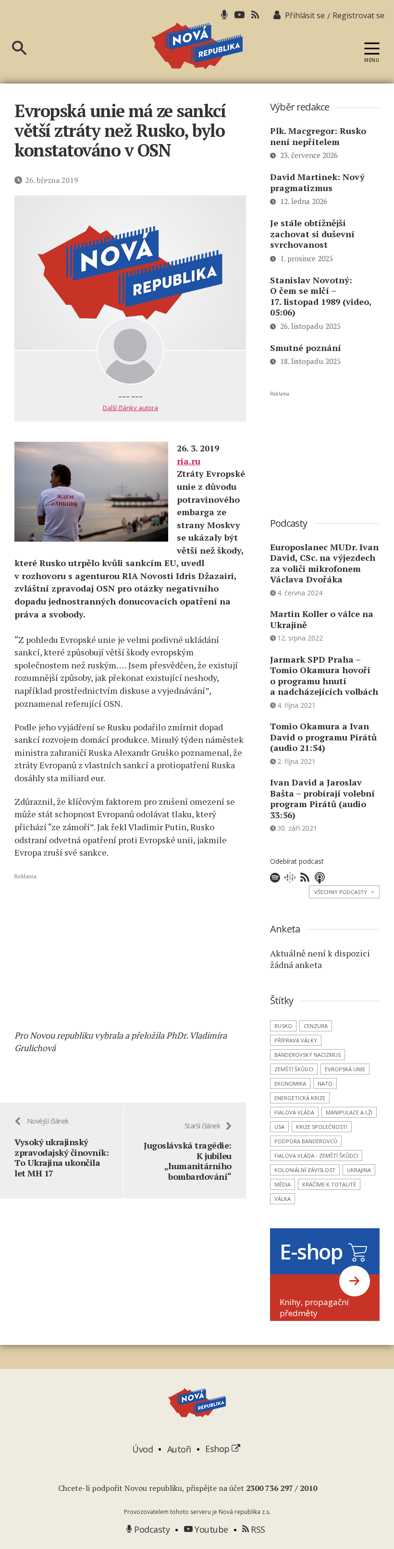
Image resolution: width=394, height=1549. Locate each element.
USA (279, 1126)
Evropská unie (345, 1069)
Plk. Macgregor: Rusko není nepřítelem (318, 136)
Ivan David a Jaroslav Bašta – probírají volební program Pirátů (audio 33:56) (322, 798)
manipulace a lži (349, 1112)
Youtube (210, 1529)
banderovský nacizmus (307, 1054)
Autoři (179, 1448)
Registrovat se (358, 15)
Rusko (283, 1025)
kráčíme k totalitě (329, 1184)
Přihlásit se (305, 15)
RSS (257, 1529)
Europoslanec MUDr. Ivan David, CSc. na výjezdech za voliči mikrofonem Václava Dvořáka (324, 563)
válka (282, 1198)
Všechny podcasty (344, 892)
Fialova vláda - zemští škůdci (316, 1155)
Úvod (142, 1448)
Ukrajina (359, 1170)
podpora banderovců (305, 1141)
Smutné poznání (305, 347)
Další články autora (130, 407)
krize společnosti (321, 1126)
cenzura (316, 1025)
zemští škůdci (293, 1069)
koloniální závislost (304, 1170)
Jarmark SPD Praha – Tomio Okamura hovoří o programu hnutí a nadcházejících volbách (324, 675)
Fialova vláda (294, 1112)
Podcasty (151, 1529)
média (282, 1184)
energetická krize (299, 1097)
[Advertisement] (130, 950)
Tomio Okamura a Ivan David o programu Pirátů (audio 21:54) (323, 736)
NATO (325, 1083)
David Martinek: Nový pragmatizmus (317, 182)
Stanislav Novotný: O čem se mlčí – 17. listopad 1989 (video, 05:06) (320, 296)
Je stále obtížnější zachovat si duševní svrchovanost (312, 233)
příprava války (295, 1040)
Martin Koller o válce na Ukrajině (321, 619)
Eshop (218, 1448)
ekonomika (290, 1083)
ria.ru (188, 461)
